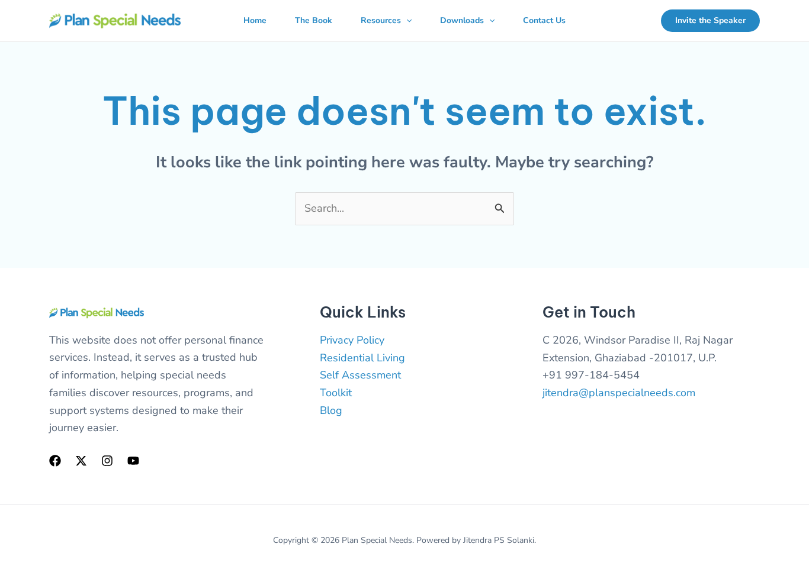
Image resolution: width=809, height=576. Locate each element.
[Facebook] (55, 461)
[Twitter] (81, 461)
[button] (406, 20)
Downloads (462, 20)
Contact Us (544, 20)
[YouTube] (133, 461)
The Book (313, 20)
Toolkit (336, 393)
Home (255, 20)
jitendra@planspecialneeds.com (618, 393)
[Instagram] (107, 461)
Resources (381, 20)
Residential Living (362, 358)
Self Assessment (360, 375)
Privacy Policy (352, 340)
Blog (331, 410)
